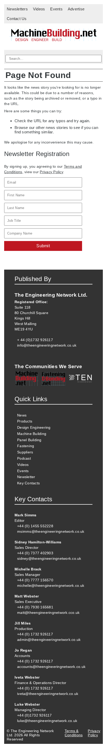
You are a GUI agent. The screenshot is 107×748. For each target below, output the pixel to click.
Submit (43, 246)
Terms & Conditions (74, 733)
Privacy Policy (51, 172)
